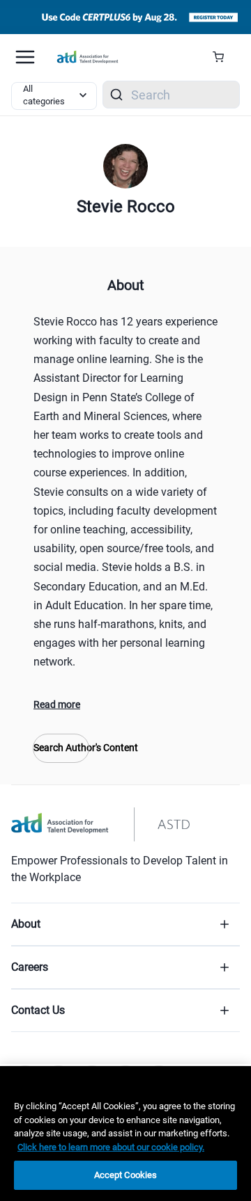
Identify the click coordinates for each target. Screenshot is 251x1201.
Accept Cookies (126, 1175)
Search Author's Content (61, 747)
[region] (125, 1133)
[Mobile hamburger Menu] (25, 57)
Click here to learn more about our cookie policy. (110, 1147)
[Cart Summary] (223, 57)
